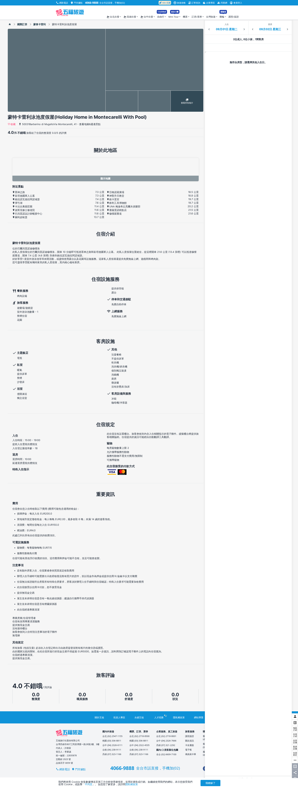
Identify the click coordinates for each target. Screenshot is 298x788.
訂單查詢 (194, 2)
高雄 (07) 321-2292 (165, 745)
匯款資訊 (189, 740)
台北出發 (114, 17)
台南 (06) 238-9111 (111, 749)
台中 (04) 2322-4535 (139, 745)
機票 (186, 16)
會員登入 (236, 2)
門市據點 (76, 2)
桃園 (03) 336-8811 (111, 740)
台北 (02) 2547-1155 (112, 736)
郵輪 (223, 16)
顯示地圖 (106, 178)
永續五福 (139, 717)
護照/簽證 (233, 16)
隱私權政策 (179, 717)
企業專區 (209, 2)
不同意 (88, 784)
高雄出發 (130, 17)
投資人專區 (119, 717)
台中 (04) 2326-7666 (166, 740)
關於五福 (99, 717)
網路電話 (62, 2)
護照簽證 (189, 736)
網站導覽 (198, 717)
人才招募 (159, 717)
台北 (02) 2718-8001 (166, 736)
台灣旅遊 (212, 16)
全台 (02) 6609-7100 (166, 754)
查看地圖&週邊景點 (90, 124)
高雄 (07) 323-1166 (111, 754)
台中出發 (147, 17)
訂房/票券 (198, 16)
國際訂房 (22, 24)
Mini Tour (174, 16)
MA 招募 (165, 3)
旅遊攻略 (180, 2)
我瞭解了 (210, 783)
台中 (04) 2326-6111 (112, 745)
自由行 (162, 16)
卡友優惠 (189, 745)
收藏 (13, 124)
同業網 (222, 2)
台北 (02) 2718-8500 (139, 736)
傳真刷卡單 (190, 754)
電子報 (188, 749)
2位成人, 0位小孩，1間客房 (248, 39)
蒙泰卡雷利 (39, 24)
